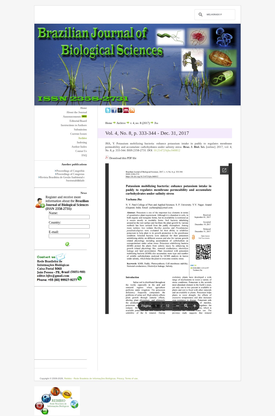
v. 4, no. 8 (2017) (140, 123)
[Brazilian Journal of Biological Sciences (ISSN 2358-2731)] (137, 104)
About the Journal (76, 112)
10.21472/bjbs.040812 (167, 150)
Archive (82, 138)
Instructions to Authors (74, 125)
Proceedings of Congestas (70, 174)
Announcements (72, 116)
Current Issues (78, 133)
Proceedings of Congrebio (70, 170)
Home (83, 108)
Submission (80, 129)
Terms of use (131, 378)
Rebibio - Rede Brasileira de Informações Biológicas (90, 378)
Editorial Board (78, 120)
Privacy (120, 378)
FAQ (84, 155)
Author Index (79, 146)
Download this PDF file (122, 158)
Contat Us (81, 151)
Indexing (82, 142)
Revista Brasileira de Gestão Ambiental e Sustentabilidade (62, 179)
